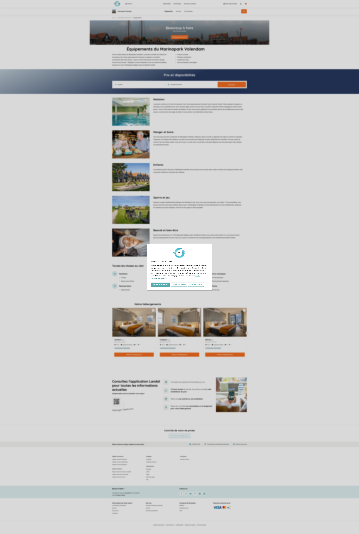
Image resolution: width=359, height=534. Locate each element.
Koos (181, 510)
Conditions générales (158, 525)
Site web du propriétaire (152, 510)
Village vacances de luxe (118, 477)
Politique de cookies (190, 525)
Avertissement (170, 525)
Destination (167, 4)
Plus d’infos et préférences (179, 436)
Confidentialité (179, 525)
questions (128, 493)
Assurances (115, 510)
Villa (147, 479)
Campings (148, 456)
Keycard (114, 508)
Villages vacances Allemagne (120, 462)
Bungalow (148, 469)
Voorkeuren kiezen (196, 285)
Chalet (147, 471)
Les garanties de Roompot (119, 505)
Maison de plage (150, 477)
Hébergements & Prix (179, 37)
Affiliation (182, 505)
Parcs (114, 18)
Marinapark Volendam (124, 18)
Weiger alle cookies (179, 285)
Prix (244, 11)
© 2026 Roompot (201, 525)
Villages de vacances (117, 456)
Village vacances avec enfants (120, 474)
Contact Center (120, 495)
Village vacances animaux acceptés (121, 471)
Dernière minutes (184, 459)
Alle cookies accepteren (160, 285)
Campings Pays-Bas (151, 462)
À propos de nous (184, 508)
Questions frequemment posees (154, 505)
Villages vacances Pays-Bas (119, 459)
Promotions (177, 4)
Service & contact (190, 4)
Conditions (115, 513)
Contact (148, 508)
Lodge (147, 474)
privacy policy (162, 278)
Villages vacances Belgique (119, 464)
